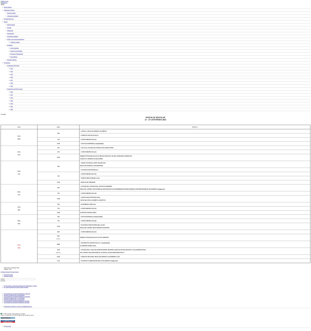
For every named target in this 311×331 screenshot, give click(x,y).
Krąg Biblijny (13, 57)
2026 (11, 109)
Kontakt (9, 27)
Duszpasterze (10, 33)
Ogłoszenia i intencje (9, 10)
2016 (11, 77)
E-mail (16, 272)
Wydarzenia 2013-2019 (13, 65)
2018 (11, 83)
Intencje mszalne (11, 13)
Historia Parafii (11, 24)
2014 (11, 71)
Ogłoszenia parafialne (12, 16)
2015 (11, 74)
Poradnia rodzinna (11, 60)
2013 (11, 68)
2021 (11, 95)
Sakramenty (10, 30)
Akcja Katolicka (14, 48)
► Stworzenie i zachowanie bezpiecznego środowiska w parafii (20, 286)
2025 (11, 106)
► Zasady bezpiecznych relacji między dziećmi (16, 287)
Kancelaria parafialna (12, 36)
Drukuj (8, 272)
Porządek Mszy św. (9, 19)
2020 (11, 92)
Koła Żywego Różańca (16, 51)
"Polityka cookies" (15, 42)
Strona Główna (8, 7)
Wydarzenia (7, 62)
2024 (11, 103)
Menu (2, 4)
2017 (11, 80)
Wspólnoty (10, 45)
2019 (11, 86)
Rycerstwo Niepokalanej (16, 54)
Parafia (5, 22)
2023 (11, 100)
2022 (11, 97)
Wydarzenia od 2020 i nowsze (15, 89)
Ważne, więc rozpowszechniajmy (15, 39)
